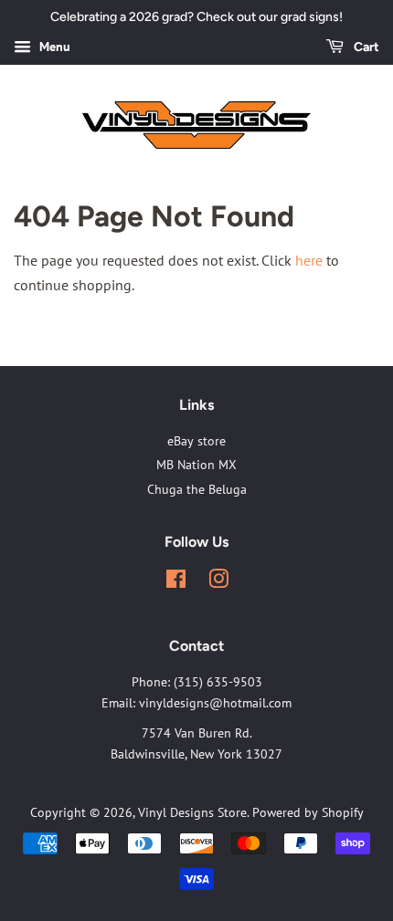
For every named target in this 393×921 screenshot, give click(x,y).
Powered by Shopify (308, 812)
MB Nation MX (196, 464)
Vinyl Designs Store (192, 812)
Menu (53, 46)
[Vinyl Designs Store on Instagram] (218, 582)
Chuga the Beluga (197, 489)
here (309, 260)
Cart (365, 47)
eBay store (196, 441)
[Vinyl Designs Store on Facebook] (175, 582)
